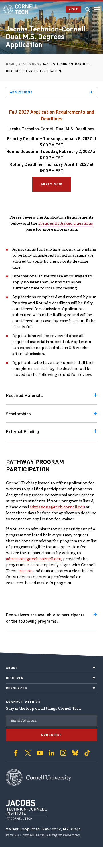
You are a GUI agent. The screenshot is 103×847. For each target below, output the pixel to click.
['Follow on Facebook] (16, 753)
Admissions (21, 92)
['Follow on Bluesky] (75, 753)
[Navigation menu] (97, 9)
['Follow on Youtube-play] (40, 753)
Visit (74, 9)
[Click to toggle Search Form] (87, 9)
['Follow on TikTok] (87, 753)
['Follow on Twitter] (28, 753)
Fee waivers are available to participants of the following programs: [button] (45, 618)
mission (25, 571)
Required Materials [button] (24, 395)
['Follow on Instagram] (63, 753)
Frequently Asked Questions (65, 223)
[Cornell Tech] (38, 777)
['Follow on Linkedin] (51, 753)
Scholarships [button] (18, 413)
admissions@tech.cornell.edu (57, 507)
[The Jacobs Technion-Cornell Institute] (26, 810)
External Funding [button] (22, 431)
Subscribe (51, 735)
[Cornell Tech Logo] (21, 9)
